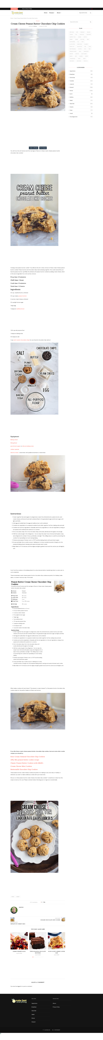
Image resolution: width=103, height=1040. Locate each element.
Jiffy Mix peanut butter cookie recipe (25, 760)
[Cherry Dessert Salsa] (19, 940)
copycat (85, 36)
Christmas (81, 77)
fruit (83, 41)
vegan (84, 58)
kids (85, 46)
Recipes (51, 13)
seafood (71, 53)
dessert (18, 896)
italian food (79, 46)
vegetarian (79, 60)
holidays (86, 44)
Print (60, 592)
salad (80, 51)
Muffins (81, 97)
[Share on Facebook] (43, 902)
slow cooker (84, 53)
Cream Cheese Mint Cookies (21, 766)
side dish (77, 53)
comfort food (73, 36)
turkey (79, 58)
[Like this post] (41, 902)
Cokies (12, 896)
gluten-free (72, 44)
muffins (80, 48)
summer (81, 56)
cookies (79, 36)
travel (81, 113)
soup (76, 56)
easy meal (82, 39)
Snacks (81, 107)
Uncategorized (81, 116)
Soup (81, 110)
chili (76, 34)
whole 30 (86, 60)
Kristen (35, 26)
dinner (76, 39)
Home (45, 13)
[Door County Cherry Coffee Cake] (56, 940)
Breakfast (81, 74)
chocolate (82, 34)
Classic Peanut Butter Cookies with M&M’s (27, 763)
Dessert (81, 87)
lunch (89, 46)
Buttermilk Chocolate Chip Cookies (24, 769)
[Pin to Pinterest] (44, 902)
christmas (88, 34)
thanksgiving (72, 58)
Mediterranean (73, 48)
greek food (79, 44)
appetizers (72, 32)
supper (86, 56)
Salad (81, 100)
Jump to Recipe (34, 148)
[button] (19, 9)
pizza (85, 48)
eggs (88, 39)
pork (90, 48)
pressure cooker (73, 51)
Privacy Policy (56, 1007)
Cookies (81, 81)
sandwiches (86, 51)
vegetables (72, 60)
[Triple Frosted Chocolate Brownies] (38, 940)
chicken (71, 34)
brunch (88, 32)
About (58, 13)
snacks (71, 56)
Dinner (81, 90)
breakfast (83, 32)
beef (77, 32)
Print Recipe (43, 148)
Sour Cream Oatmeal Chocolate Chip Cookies (28, 757)
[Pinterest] (91, 8)
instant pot (72, 46)
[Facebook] (90, 8)
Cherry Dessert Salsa (19, 951)
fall (78, 41)
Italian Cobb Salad (26, 8)
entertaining (72, 41)
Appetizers (81, 71)
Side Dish (81, 103)
